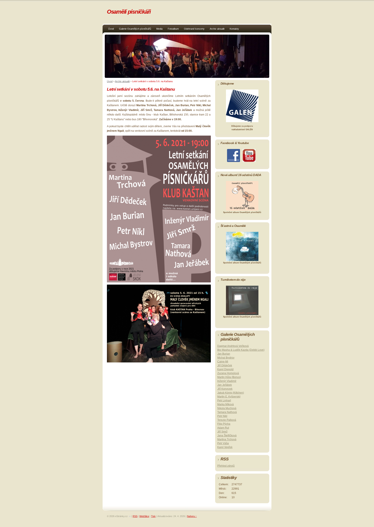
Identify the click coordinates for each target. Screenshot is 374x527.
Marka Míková (225, 404)
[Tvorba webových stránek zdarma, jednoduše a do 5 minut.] (129, 516)
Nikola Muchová (226, 408)
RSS (135, 516)
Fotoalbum (173, 28)
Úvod (111, 28)
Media (159, 28)
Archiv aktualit (217, 28)
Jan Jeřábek (224, 384)
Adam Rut (223, 427)
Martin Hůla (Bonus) (229, 377)
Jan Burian (223, 353)
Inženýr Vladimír (226, 381)
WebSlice (144, 516)
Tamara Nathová (227, 412)
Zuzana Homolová (228, 373)
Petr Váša (223, 443)
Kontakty (234, 28)
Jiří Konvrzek (224, 388)
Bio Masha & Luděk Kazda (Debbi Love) (240, 349)
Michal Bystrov (225, 357)
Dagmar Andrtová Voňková (233, 346)
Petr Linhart (224, 400)
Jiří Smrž (222, 431)
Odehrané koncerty (194, 28)
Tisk (153, 516)
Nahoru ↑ (192, 516)
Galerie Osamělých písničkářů (135, 28)
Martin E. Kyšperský (228, 396)
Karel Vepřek (224, 447)
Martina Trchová (226, 439)
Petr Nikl (222, 416)
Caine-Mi (222, 361)
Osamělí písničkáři (129, 12)
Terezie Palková (226, 419)
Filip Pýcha (223, 423)
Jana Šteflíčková (227, 435)
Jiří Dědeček (224, 365)
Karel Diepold (225, 369)
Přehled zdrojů (226, 465)
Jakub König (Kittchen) (230, 392)
